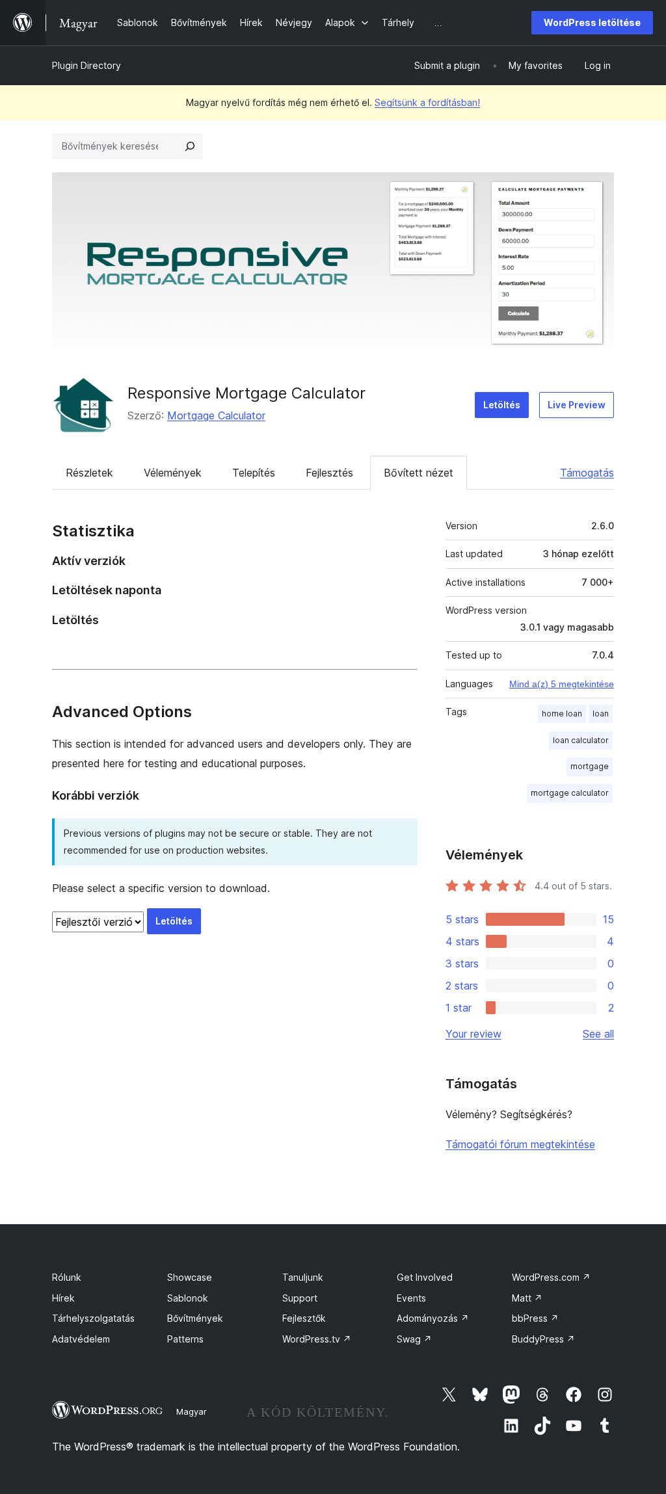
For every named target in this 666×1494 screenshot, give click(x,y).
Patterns (185, 1338)
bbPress (535, 1318)
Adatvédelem (81, 1338)
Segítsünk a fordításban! (427, 102)
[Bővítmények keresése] (190, 146)
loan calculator (581, 740)
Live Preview (577, 404)
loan (601, 713)
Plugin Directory (86, 65)
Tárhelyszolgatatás (93, 1318)
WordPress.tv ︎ (316, 1338)
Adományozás (433, 1318)
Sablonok (187, 1298)
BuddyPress (543, 1338)
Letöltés (501, 404)
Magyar (191, 1411)
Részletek (89, 472)
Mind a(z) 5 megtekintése (561, 684)
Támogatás (587, 472)
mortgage (589, 766)
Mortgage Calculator (216, 415)
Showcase (189, 1277)
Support (299, 1298)
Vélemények (173, 472)
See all (598, 1033)
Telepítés (253, 472)
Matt (527, 1298)
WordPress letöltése (592, 22)
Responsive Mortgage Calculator (246, 393)
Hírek (63, 1298)
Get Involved (425, 1277)
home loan (562, 713)
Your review (473, 1033)
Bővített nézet (418, 472)
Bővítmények (195, 1318)
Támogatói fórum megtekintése (520, 1144)
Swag (414, 1338)
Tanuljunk (302, 1277)
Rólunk (66, 1277)
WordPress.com (551, 1277)
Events (411, 1298)
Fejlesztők (304, 1318)
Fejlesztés (329, 472)
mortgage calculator (570, 793)
